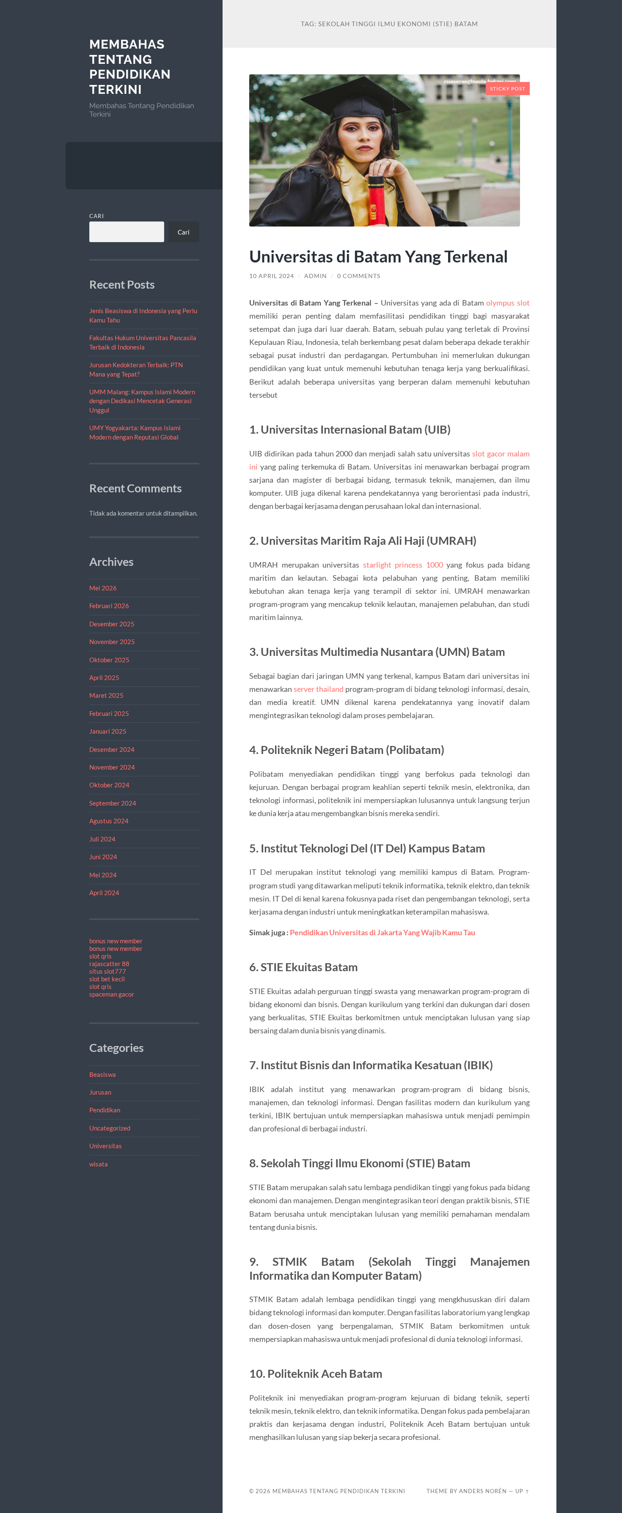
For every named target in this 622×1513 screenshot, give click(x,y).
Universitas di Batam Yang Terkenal (378, 256)
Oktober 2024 (109, 785)
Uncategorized (109, 1128)
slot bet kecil (107, 979)
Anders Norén (483, 1491)
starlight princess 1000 (403, 564)
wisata (98, 1164)
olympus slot (508, 302)
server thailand (319, 689)
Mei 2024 (103, 875)
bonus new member (116, 941)
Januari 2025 (108, 731)
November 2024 (112, 767)
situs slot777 (107, 971)
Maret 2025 (106, 695)
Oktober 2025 (109, 660)
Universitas (105, 1146)
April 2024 (104, 892)
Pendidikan (104, 1110)
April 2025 (104, 677)
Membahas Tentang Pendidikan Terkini (130, 67)
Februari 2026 (109, 605)
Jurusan (100, 1092)
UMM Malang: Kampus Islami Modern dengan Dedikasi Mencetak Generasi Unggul (142, 401)
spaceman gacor (111, 994)
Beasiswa (102, 1074)
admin (315, 276)
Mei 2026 (103, 588)
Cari (96, 216)
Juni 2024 (103, 856)
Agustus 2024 (109, 821)
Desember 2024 (112, 749)
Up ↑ (522, 1491)
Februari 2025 (109, 713)
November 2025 (112, 641)
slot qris (100, 956)
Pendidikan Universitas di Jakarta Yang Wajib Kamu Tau (382, 932)
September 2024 (112, 803)
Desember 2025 (112, 624)
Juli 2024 (102, 839)
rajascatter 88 (109, 963)
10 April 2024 (271, 276)
